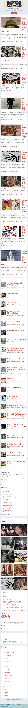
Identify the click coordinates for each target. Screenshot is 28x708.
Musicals (5, 504)
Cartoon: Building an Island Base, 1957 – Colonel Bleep (14, 610)
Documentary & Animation (8, 497)
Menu (13, 13)
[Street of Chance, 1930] (20, 556)
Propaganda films (6, 505)
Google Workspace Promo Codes (10, 641)
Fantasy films (5, 500)
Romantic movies (6, 507)
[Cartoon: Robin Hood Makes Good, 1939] (7, 583)
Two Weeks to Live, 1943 (14, 453)
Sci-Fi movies (6, 508)
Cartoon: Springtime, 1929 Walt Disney (16, 462)
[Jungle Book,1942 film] (7, 530)
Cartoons (5, 493)
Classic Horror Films (7, 494)
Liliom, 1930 (10, 379)
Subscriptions (6, 686)
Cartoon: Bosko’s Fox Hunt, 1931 (16, 359)
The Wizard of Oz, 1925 (24, 180)
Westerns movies (6, 511)
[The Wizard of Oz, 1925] (20, 583)
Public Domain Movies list (8, 652)
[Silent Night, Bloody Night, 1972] (7, 543)
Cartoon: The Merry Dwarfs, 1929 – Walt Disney (24, 205)
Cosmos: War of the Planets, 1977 (16, 405)
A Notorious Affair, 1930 (14, 396)
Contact (2, 704)
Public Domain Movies (14, 8)
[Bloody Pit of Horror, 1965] (20, 530)
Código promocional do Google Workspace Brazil (13, 642)
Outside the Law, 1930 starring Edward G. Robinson (16, 312)
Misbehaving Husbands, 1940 (15, 330)
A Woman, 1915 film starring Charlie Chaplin (12, 602)
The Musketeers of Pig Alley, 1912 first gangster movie (14, 598)
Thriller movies (6, 510)
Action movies (6, 490)
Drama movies (6, 499)
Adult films (5, 491)
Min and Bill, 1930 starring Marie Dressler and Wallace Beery (16, 415)
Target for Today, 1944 (13, 322)
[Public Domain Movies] (14, 7)
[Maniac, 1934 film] (20, 543)
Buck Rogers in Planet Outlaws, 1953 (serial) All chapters (16, 349)
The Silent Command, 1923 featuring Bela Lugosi (14, 284)
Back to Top (3, 702)
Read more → (17, 38)
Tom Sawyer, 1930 (12, 293)
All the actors (19, 704)
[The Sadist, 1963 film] (7, 556)
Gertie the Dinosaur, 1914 (14, 444)
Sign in (2, 484)
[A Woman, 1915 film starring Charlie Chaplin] (20, 570)
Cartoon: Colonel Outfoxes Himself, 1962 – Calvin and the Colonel (16, 369)
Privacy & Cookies (4, 706)
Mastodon (3, 625)
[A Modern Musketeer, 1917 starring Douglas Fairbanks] (7, 570)
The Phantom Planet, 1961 (14, 387)
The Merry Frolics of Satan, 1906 (16, 339)
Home (4, 649)
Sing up (6, 692)
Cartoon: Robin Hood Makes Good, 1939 (24, 157)
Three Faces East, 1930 (23, 230)
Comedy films (6, 496)
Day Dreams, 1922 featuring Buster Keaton (24, 104)
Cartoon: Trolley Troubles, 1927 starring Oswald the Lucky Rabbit (16, 425)
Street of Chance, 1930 (24, 77)
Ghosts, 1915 (10, 435)
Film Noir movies (6, 502)
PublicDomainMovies (10, 41)
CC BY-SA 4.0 (18, 622)
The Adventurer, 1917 (13, 302)
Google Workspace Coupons (9, 639)
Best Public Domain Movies (10, 704)
